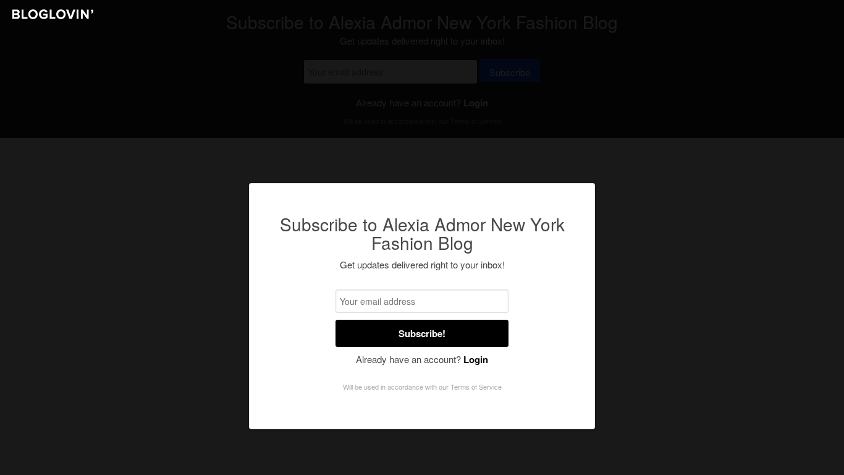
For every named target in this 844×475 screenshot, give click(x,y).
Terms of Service (476, 387)
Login (475, 359)
